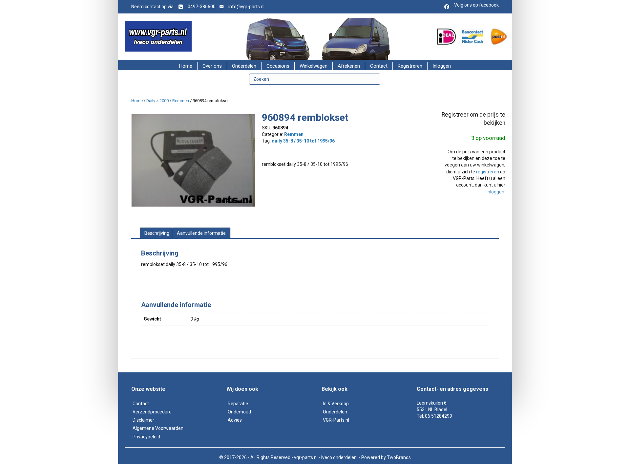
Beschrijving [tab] (156, 233)
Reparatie (238, 403)
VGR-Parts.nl (336, 420)
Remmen (180, 100)
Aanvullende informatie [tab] (201, 233)
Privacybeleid (146, 436)
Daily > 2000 (157, 100)
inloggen (495, 191)
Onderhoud (239, 411)
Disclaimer (143, 420)
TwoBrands (399, 457)
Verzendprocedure (152, 411)
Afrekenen (349, 66)
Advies (235, 420)
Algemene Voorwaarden (158, 428)
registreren (487, 171)
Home (185, 66)
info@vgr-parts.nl (246, 6)
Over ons (212, 66)
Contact (379, 66)
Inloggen (441, 66)
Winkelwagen (313, 66)
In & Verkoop (336, 403)
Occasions (277, 66)
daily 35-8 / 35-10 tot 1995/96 (303, 141)
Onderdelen (244, 66)
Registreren (410, 66)
